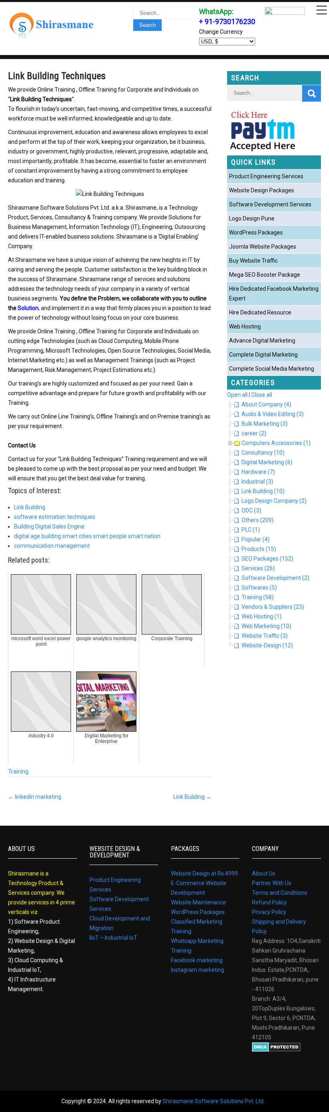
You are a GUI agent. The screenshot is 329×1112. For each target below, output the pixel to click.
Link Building (29, 507)
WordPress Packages (256, 232)
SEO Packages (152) (267, 558)
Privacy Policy (269, 912)
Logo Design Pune (251, 218)
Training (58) (258, 597)
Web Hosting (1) (262, 616)
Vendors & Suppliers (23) (273, 607)
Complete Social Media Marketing (271, 368)
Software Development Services (270, 204)
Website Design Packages (261, 190)
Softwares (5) (259, 587)
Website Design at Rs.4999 (204, 873)
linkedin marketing (34, 797)
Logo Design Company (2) (274, 501)
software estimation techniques (54, 517)
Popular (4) (256, 539)
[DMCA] (276, 1050)
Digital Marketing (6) (267, 462)
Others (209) (258, 520)
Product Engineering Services (266, 176)
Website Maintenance (198, 902)
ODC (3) (251, 510)
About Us (263, 873)
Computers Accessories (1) (276, 443)
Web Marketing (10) (266, 626)
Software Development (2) (275, 578)
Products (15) (259, 549)
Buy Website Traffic (253, 260)
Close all (261, 395)
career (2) (254, 433)
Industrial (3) (257, 481)
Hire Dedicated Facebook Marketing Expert (274, 294)
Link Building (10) (263, 491)
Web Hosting (245, 326)
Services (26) (258, 568)
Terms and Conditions (279, 893)
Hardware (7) (258, 472)
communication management (52, 546)
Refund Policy (269, 902)
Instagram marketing (197, 970)
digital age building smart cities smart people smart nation (87, 536)
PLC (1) (251, 529)
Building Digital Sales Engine (49, 526)
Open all (237, 395)
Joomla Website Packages (262, 246)
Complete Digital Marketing (263, 354)
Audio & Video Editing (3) (273, 414)
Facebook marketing (197, 960)
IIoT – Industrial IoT (113, 937)
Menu (321, 10)
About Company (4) (266, 404)
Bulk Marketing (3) (265, 423)
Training (18, 771)
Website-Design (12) (267, 645)
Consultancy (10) (263, 452)
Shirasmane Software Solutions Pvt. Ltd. (213, 1101)
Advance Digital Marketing (262, 340)
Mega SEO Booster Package (264, 274)
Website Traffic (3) (265, 636)
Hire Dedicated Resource (260, 312)
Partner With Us (271, 883)
